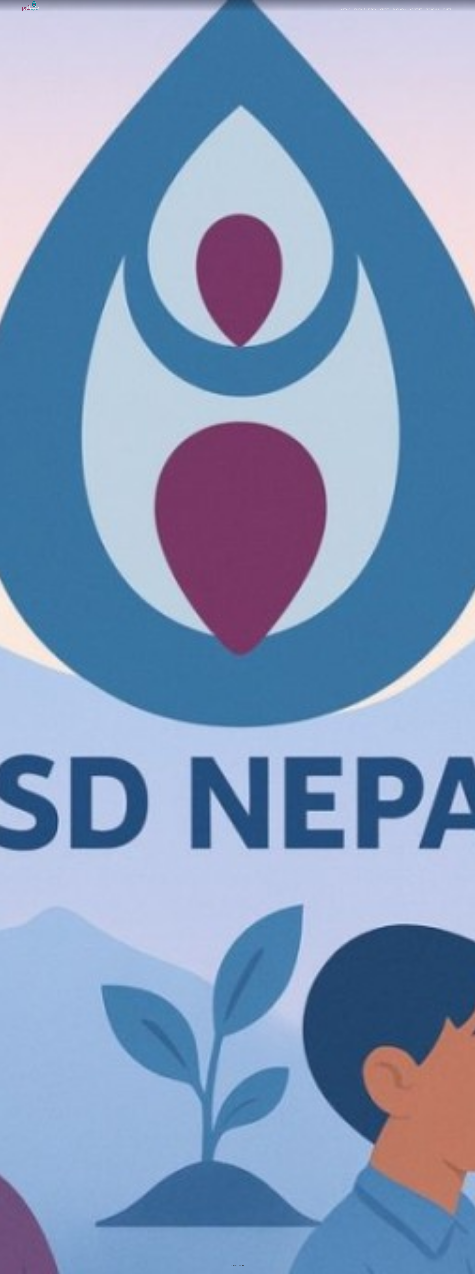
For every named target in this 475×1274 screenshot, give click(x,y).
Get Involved (432, 9)
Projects (371, 9)
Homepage (345, 9)
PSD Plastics (399, 9)
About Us (358, 9)
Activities (384, 9)
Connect (447, 9)
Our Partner (416, 9)
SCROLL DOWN (238, 1265)
